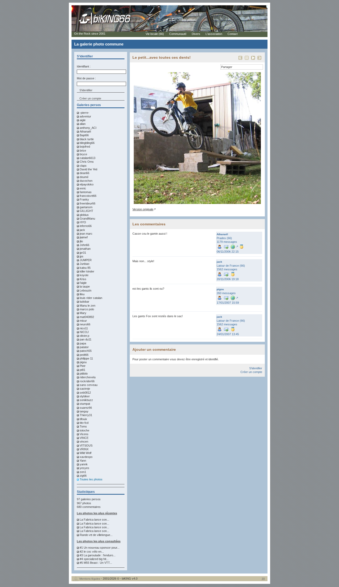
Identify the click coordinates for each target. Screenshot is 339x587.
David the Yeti (88, 169)
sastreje (85, 388)
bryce (83, 154)
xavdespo (86, 456)
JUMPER (86, 260)
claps (83, 165)
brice (83, 150)
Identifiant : (84, 66)
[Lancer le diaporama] (253, 59)
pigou (83, 362)
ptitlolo (84, 373)
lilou (82, 294)
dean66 (84, 173)
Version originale (142, 209)
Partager (226, 67)
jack (82, 229)
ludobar (84, 301)
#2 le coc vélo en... (92, 551)
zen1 (83, 472)
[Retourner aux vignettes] (246, 59)
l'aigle (83, 282)
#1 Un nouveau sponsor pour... (99, 547)
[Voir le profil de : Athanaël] (219, 246)
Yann (83, 460)
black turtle (87, 139)
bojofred (85, 146)
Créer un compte (90, 98)
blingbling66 (87, 142)
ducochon (86, 180)
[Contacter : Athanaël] (226, 246)
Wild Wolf (85, 452)
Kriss (83, 279)
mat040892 (87, 316)
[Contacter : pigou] (226, 297)
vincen (84, 441)
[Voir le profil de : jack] (219, 273)
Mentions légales (89, 578)
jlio (81, 241)
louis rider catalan (91, 297)
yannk (84, 464)
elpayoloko (86, 184)
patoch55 (86, 350)
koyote (84, 275)
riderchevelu (88, 377)
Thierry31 (86, 415)
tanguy (84, 411)
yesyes (84, 468)
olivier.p (84, 335)
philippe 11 (86, 358)
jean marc (86, 233)
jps (81, 256)
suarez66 (86, 407)
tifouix (83, 419)
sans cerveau (88, 384)
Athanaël (85, 131)
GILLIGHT (86, 210)
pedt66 (84, 354)
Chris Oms (87, 161)
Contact (233, 33)
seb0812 (85, 392)
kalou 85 (85, 267)
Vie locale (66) (155, 33)
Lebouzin (85, 290)
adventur (85, 116)
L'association (214, 33)
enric (83, 188)
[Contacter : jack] (226, 273)
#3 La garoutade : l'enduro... (97, 555)
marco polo (87, 309)
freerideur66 (87, 203)
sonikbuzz (86, 400)
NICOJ (84, 332)
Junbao (84, 263)
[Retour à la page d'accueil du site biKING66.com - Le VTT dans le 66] (105, 24)
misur (83, 320)
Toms (83, 426)
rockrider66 (87, 381)
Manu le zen (87, 305)
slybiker (85, 396)
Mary (83, 313)
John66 (84, 245)
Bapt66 (84, 135)
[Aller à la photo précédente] (240, 59)
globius (84, 214)
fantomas (86, 192)
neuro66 (85, 324)
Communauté (177, 33)
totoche (84, 430)
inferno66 (86, 225)
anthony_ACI (88, 127)
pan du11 (85, 339)
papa (83, 343)
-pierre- (84, 112)
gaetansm (86, 207)
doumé (84, 177)
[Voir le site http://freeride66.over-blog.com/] (234, 297)
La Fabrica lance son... (94, 519)
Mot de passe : (86, 78)
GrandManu (87, 218)
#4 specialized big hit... (94, 559)
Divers (196, 33)
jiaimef (84, 237)
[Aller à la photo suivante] (259, 59)
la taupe (85, 286)
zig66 (83, 475)
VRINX (84, 449)
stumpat (85, 403)
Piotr (83, 365)
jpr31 (83, 252)
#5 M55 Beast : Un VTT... (96, 562)
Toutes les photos (91, 479)
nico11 (84, 328)
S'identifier (255, 368)
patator (84, 347)
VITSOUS (86, 445)
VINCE (84, 437)
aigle (83, 120)
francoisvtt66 (88, 195)
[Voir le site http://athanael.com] (234, 246)
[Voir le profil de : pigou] (219, 297)
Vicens (84, 434)
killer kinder (87, 271)
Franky (84, 199)
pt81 (82, 369)
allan (83, 123)
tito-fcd (84, 422)
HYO (83, 222)
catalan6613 (87, 158)
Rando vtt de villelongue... (96, 534)
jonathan (85, 248)
